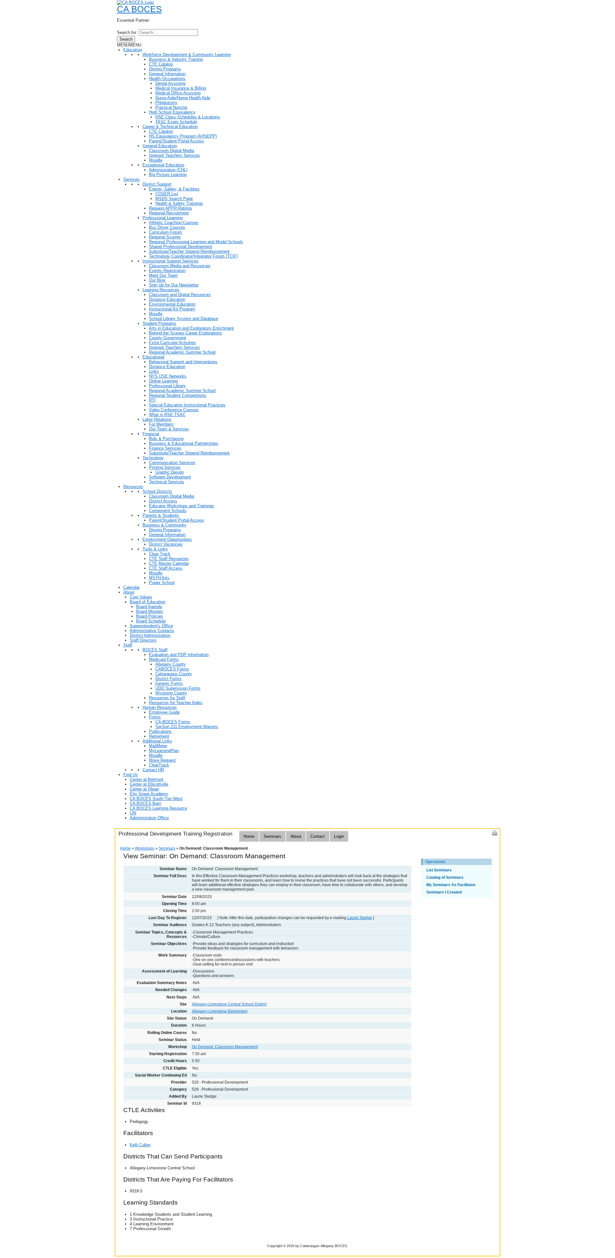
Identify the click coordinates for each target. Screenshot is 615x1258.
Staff (127, 645)
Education (132, 49)
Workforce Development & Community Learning (187, 54)
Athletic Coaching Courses (173, 222)
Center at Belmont (146, 779)
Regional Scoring (164, 237)
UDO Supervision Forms (178, 688)
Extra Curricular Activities (172, 342)
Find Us (130, 774)
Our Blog (157, 280)
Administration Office (149, 817)
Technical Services (166, 481)
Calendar (131, 587)
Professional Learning (163, 217)
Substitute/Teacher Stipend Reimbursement (189, 251)
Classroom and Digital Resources (180, 294)
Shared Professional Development (180, 246)
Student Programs (159, 323)
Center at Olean (144, 789)
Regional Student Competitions (177, 395)
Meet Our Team (163, 275)
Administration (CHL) (168, 169)
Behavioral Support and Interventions (183, 361)
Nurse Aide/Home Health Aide (182, 97)
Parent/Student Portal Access (176, 141)
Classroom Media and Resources (179, 265)
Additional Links (157, 741)
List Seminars (439, 870)
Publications (160, 731)
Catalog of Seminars (444, 877)
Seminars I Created (444, 892)
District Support (157, 184)
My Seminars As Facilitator (451, 885)
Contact (317, 836)
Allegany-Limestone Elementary (220, 1011)
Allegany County (170, 664)
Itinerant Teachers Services (174, 155)
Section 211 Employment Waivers (186, 726)
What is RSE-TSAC (167, 414)
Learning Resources (161, 289)
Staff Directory (143, 640)
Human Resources (160, 707)
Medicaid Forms (164, 659)
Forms (155, 717)
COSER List (166, 193)
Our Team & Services (169, 429)
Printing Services (165, 467)
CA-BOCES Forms (172, 721)
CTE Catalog (161, 64)
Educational (153, 357)
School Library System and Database (183, 318)
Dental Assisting (170, 83)
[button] (129, 45)
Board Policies (149, 616)
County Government (167, 337)
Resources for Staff (167, 697)
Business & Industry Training (176, 59)
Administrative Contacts (152, 630)
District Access (163, 501)
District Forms (168, 678)
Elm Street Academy (149, 793)
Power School (162, 582)
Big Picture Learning (167, 174)
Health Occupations (167, 78)
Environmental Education (172, 304)
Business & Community (164, 525)
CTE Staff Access (166, 568)
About (128, 592)
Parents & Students (161, 515)
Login (339, 836)
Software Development (170, 477)
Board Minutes (149, 611)
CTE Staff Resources (169, 558)
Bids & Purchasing (166, 438)
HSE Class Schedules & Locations (187, 117)
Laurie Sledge (359, 918)
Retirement (159, 736)
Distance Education (167, 299)
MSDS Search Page (174, 198)
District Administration (150, 635)
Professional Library (167, 385)
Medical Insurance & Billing (180, 88)
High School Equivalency (172, 112)
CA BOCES (139, 9)
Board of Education (147, 601)
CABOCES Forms (172, 669)
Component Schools (167, 510)
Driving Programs (165, 69)
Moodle (155, 160)
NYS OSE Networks (167, 376)
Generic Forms (169, 683)
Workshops (144, 848)
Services (131, 179)
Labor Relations (157, 419)
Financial (151, 433)
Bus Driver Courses (167, 227)
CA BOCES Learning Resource (158, 808)
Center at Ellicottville (149, 784)
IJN (133, 813)
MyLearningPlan (164, 750)
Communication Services (172, 462)
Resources (133, 486)
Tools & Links (155, 549)
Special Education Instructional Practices (187, 405)
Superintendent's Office (151, 625)
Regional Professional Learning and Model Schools (196, 241)
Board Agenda (149, 606)
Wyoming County (171, 693)
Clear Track (159, 553)
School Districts (157, 491)
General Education (160, 145)
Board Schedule (151, 621)
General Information (167, 73)
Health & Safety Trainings (179, 203)
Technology (153, 457)
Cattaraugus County (173, 673)
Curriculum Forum (165, 232)
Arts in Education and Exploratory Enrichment (191, 328)
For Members (161, 424)
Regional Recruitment (169, 213)
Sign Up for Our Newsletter (174, 285)
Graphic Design (169, 472)
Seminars (272, 836)
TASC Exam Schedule (176, 121)
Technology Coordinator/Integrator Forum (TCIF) (193, 256)
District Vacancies (166, 544)
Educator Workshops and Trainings (181, 505)
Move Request (162, 760)
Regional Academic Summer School (182, 352)
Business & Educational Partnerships (183, 443)
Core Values (141, 597)
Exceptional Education (163, 165)
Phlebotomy (166, 102)
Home (248, 836)
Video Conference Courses (174, 409)
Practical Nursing (171, 107)
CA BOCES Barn (145, 803)
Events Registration (167, 270)
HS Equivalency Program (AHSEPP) (183, 136)
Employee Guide (164, 712)
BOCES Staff (155, 649)
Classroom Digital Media (171, 150)
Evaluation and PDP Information (179, 654)
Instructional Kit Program (172, 309)
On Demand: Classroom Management (225, 1047)
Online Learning (163, 381)
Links (154, 371)
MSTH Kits (159, 577)
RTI (152, 400)
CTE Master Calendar (169, 563)
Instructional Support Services (171, 261)
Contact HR (153, 769)
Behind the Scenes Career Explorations (185, 333)
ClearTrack (159, 765)
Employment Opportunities (167, 539)
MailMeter (158, 745)
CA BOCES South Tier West (156, 798)
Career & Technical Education (170, 126)
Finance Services (165, 448)
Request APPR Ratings (170, 208)
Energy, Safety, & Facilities (174, 189)
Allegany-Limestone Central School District (229, 1004)
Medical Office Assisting (178, 93)
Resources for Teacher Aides (175, 702)
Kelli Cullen (140, 1144)
